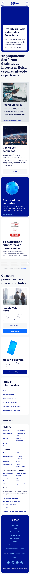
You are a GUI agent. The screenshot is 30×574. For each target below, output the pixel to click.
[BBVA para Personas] (15, 3)
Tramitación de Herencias (10, 498)
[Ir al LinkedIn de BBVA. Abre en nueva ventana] (17, 563)
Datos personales (15, 532)
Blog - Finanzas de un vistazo (11, 501)
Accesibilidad (6, 508)
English (18, 553)
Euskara (15, 557)
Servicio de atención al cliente (15, 548)
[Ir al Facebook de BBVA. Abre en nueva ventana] (8, 563)
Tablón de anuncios (15, 545)
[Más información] (15, 296)
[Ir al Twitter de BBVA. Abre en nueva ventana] (13, 563)
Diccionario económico (9, 504)
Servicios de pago (15, 538)
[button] (2, 3)
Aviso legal (15, 525)
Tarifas (15, 541)
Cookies (15, 528)
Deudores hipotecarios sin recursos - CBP (15, 511)
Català (12, 553)
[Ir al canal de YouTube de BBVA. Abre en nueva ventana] (21, 563)
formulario (9, 495)
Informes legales (15, 535)
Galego (24, 553)
